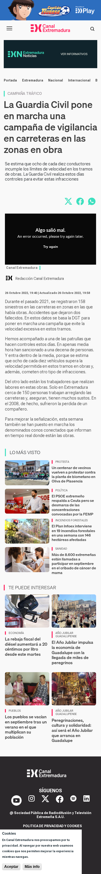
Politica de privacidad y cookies (52, 826)
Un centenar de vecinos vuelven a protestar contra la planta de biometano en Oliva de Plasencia (74, 474)
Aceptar (11, 867)
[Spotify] (73, 800)
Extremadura (32, 80)
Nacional (55, 80)
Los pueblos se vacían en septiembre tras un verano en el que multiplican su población (26, 726)
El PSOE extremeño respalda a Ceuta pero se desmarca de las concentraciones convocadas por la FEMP (73, 505)
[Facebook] (59, 800)
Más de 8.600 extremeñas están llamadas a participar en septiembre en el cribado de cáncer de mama (74, 564)
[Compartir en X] (68, 201)
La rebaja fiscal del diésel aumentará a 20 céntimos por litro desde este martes (26, 647)
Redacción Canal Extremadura (39, 278)
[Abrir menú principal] (9, 28)
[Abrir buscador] (92, 28)
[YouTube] (16, 800)
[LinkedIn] (86, 800)
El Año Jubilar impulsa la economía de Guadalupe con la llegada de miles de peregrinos (72, 652)
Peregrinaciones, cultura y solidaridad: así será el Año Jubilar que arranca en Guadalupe (72, 730)
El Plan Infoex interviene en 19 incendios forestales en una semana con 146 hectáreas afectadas (73, 533)
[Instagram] (31, 800)
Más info (32, 867)
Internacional (79, 80)
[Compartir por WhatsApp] (92, 201)
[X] (45, 800)
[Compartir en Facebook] (80, 201)
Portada (10, 80)
